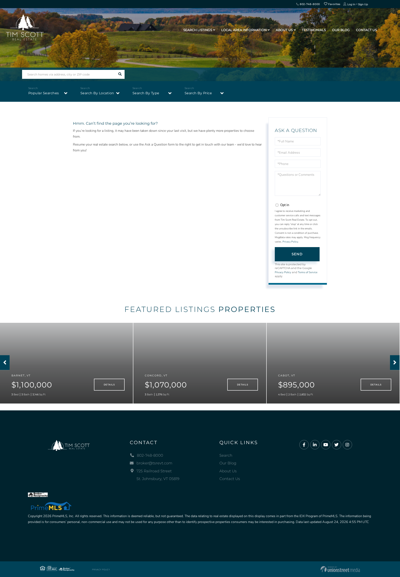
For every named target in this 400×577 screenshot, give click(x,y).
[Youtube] (325, 445)
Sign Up (363, 4)
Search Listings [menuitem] (197, 30)
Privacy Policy (290, 241)
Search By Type (145, 93)
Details (109, 384)
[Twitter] (336, 445)
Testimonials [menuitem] (314, 30)
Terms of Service (308, 272)
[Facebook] (304, 445)
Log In (351, 4)
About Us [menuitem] (284, 30)
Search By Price (198, 93)
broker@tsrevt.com (154, 463)
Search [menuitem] (225, 455)
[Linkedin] (314, 445)
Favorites (334, 4)
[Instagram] (347, 445)
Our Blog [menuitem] (341, 30)
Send (297, 254)
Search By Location (97, 93)
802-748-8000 (309, 4)
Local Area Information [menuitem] (244, 30)
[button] (120, 74)
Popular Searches (43, 93)
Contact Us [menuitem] (366, 30)
